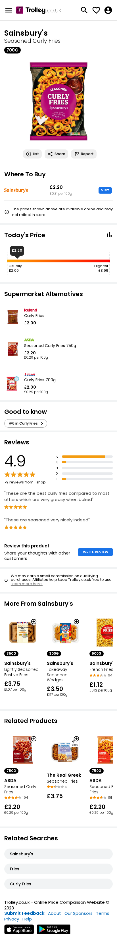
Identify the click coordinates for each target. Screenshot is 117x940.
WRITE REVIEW (95, 552)
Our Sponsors (78, 913)
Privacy (11, 919)
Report (87, 154)
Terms (102, 913)
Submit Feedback (24, 913)
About (54, 913)
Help (27, 919)
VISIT (105, 190)
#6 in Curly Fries (23, 423)
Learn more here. (27, 583)
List (36, 154)
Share (60, 154)
